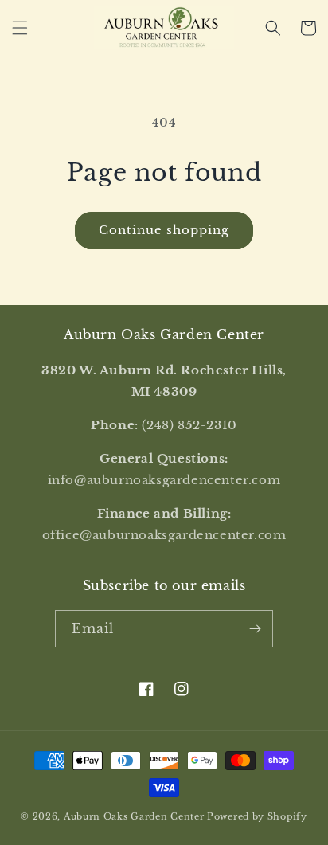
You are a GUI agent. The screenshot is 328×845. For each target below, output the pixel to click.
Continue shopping (164, 229)
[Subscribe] (254, 628)
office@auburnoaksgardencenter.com (164, 534)
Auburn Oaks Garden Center (134, 816)
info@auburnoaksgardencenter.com (164, 479)
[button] (19, 27)
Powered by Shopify (257, 816)
